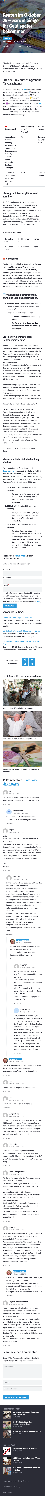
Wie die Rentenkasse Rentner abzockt (27, 1431)
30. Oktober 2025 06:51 (16, 794)
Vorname (6, 569)
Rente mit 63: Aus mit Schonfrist (25, 1449)
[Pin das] (25, 664)
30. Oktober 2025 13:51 (16, 1062)
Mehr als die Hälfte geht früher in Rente (18, 708)
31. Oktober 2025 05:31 (16, 1147)
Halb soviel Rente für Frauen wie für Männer (19, 739)
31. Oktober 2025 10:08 (16, 1230)
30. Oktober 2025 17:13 (16, 1084)
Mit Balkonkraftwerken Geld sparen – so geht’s (21, 631)
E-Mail (6, 585)
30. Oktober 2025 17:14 (16, 1100)
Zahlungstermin (9, 471)
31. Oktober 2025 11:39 (20, 813)
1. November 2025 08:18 (21, 1274)
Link (38, 601)
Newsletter (20, 556)
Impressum (7, 1492)
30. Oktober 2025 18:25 (20, 879)
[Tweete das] (32, 660)
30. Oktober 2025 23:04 (16, 1116)
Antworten (6, 804)
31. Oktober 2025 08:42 (16, 1174)
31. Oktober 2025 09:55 (27, 968)
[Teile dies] (25, 660)
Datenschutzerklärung (11, 1486)
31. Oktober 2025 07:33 (24, 943)
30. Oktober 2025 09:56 (16, 832)
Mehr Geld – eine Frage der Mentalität (18, 618)
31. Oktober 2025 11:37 (27, 1012)
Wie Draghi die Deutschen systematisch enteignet (22, 1423)
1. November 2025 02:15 (17, 1304)
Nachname (7, 577)
